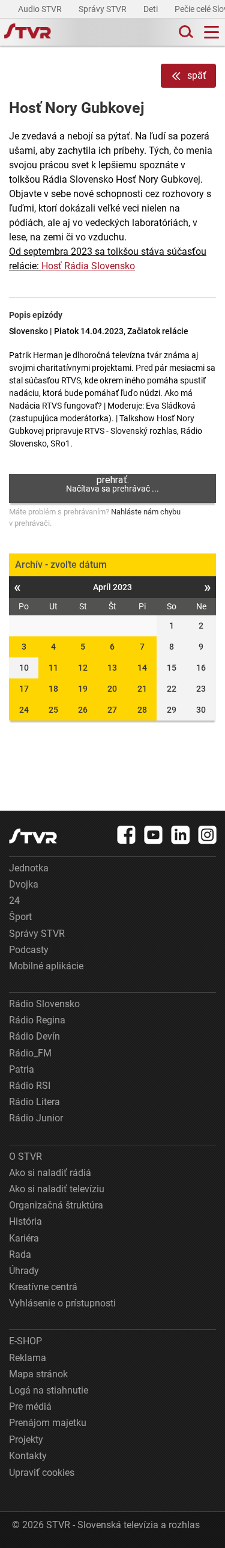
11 (53, 667)
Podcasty (29, 949)
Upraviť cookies (41, 1472)
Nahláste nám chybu (146, 511)
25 (53, 710)
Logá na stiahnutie (48, 1390)
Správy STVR (103, 9)
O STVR (25, 1156)
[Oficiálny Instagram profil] (208, 835)
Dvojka (23, 884)
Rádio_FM (30, 1053)
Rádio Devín (34, 1036)
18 (53, 688)
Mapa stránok (38, 1374)
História (25, 1221)
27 (112, 710)
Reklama (27, 1358)
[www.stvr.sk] (33, 836)
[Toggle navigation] (211, 32)
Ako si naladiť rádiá (50, 1172)
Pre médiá (30, 1406)
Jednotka (29, 868)
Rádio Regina (37, 1020)
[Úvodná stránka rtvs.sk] (27, 32)
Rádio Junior (36, 1118)
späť (196, 75)
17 (24, 688)
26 (83, 710)
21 (142, 688)
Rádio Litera (34, 1102)
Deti (151, 9)
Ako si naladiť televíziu (56, 1189)
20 (112, 688)
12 (83, 667)
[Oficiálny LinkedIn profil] (181, 835)
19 (83, 688)
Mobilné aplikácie (46, 966)
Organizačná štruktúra (56, 1205)
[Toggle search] (185, 32)
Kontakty (28, 1455)
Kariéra (24, 1238)
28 (142, 710)
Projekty (26, 1439)
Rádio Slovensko (44, 1004)
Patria (21, 1069)
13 (112, 667)
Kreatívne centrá (43, 1287)
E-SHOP (25, 1341)
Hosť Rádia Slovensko (88, 266)
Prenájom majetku (47, 1422)
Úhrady (24, 1270)
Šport (20, 916)
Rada (20, 1254)
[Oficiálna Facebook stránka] (127, 835)
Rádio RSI (29, 1085)
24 (24, 710)
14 (142, 667)
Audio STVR (41, 9)
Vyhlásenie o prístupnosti (62, 1303)
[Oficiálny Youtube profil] (154, 835)
